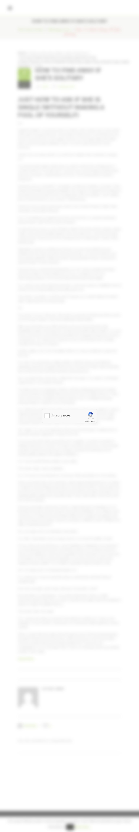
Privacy (87, 421)
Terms (92, 421)
